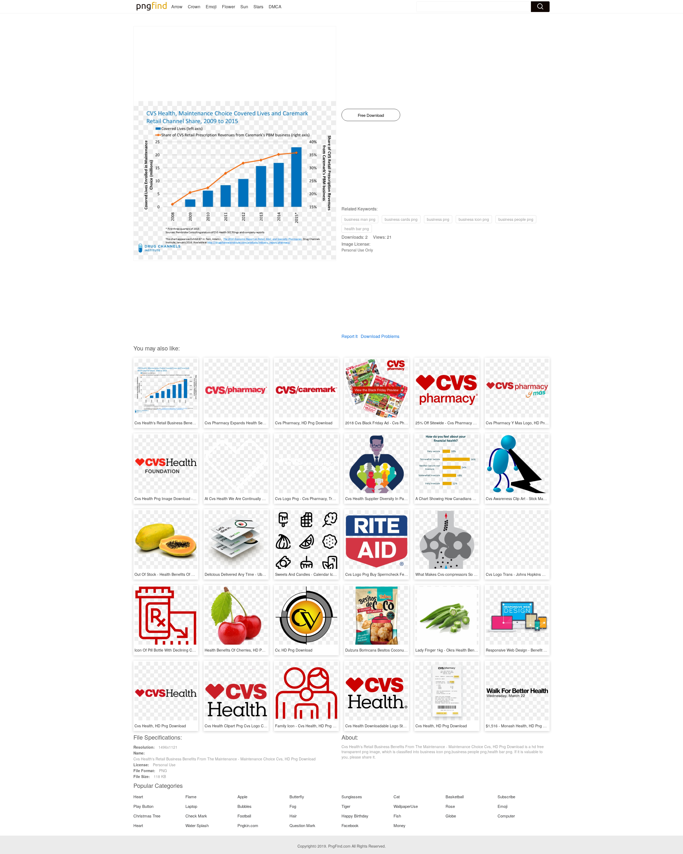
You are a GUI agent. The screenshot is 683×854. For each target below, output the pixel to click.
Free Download (371, 115)
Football (244, 816)
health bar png (356, 228)
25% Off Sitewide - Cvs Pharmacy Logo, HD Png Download (465, 422)
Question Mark (302, 825)
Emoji (211, 6)
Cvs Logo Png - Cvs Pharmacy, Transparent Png (316, 498)
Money (400, 825)
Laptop (191, 806)
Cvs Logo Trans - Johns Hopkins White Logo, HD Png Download (540, 574)
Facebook (350, 825)
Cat (397, 796)
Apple (242, 796)
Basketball (455, 796)
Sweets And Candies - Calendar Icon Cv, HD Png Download (325, 574)
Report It (350, 336)
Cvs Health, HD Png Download (160, 725)
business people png (515, 219)
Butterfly (296, 796)
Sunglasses (352, 796)
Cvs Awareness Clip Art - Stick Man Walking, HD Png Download (539, 498)
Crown (194, 6)
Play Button (143, 806)
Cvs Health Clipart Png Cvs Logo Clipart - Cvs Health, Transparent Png (264, 725)
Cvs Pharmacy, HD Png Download (303, 422)
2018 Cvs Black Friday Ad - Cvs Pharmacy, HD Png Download (397, 422)
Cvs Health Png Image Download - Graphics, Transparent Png (186, 498)
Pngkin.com (247, 825)
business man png (359, 219)
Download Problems (380, 336)
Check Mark (196, 816)
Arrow (176, 6)
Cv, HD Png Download (293, 650)
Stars (258, 6)
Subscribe (506, 796)
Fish (397, 816)
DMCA (275, 6)
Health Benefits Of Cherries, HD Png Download (244, 650)
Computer (506, 816)
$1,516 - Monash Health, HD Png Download (523, 725)
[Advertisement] (235, 63)
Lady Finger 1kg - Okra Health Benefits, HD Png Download (464, 650)
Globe (451, 816)
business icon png (474, 219)
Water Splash (197, 825)
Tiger (346, 806)
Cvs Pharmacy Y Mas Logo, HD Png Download (525, 422)
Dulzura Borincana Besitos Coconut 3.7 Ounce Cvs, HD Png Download (404, 650)
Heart (138, 796)
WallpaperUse (406, 806)
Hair (293, 816)
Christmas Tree (146, 816)
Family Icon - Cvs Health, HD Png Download (312, 725)
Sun (244, 6)
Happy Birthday (355, 816)
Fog (292, 806)
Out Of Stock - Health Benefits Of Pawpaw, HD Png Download (186, 574)
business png (438, 219)
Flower (228, 6)
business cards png (401, 219)
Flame (190, 796)
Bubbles (244, 806)
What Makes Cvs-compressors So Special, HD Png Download (467, 574)
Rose (450, 806)
